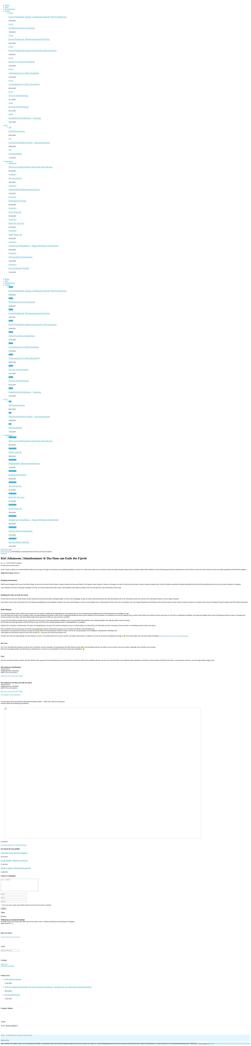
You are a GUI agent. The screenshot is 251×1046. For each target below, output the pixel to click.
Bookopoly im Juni (17, 201)
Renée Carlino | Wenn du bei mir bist (15, 868)
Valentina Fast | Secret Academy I (14, 853)
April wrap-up (15, 235)
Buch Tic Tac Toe (16, 223)
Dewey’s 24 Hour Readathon (22, 62)
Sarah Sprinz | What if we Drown (14, 861)
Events (7, 11)
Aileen (5, 563)
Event (11, 13)
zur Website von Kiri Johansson (10, 695)
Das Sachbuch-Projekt (19, 268)
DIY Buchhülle (15, 154)
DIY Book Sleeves (17, 131)
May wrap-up (15, 212)
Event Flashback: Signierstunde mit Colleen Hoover (33, 51)
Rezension (8, 551)
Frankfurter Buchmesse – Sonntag (25, 118)
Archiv (3, 1026)
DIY (6, 125)
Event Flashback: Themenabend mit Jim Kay (29, 39)
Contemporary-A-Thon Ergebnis (24, 73)
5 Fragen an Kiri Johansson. (179, 636)
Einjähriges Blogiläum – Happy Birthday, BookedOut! (33, 246)
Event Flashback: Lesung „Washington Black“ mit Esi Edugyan (37, 17)
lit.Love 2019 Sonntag (18, 96)
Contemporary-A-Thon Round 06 (24, 84)
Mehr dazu (211, 1043)
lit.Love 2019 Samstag (19, 107)
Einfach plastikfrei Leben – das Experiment (29, 143)
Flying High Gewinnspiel (20, 257)
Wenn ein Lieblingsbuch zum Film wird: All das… (31, 167)
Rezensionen (10, 9)
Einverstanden (202, 1043)
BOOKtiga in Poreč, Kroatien (22, 28)
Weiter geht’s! (15, 178)
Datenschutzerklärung (7, 966)
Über (6, 7)
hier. (12, 923)
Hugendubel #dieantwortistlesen (24, 190)
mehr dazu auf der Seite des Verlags (12, 676)
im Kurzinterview (164, 636)
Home (7, 5)
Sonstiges (8, 161)
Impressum (4, 964)
